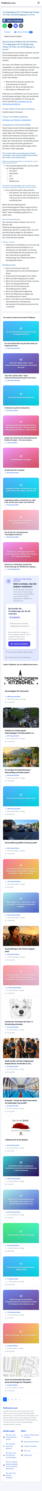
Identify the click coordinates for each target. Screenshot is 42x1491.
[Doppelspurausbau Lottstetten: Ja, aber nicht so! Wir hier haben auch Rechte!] (21, 492)
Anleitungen (9, 1431)
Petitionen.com (8, 3)
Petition (7, 32)
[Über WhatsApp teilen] (4, 26)
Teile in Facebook (14, 20)
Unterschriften (24, 32)
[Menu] (38, 3)
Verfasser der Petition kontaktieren (16, 120)
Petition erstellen (21, 644)
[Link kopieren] (21, 26)
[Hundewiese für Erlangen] (21, 461)
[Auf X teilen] (10, 26)
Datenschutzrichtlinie (13, 36)
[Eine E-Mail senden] (15, 26)
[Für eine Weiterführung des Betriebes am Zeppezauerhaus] (21, 336)
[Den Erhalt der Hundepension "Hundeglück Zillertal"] (21, 524)
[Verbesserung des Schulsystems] (21, 399)
